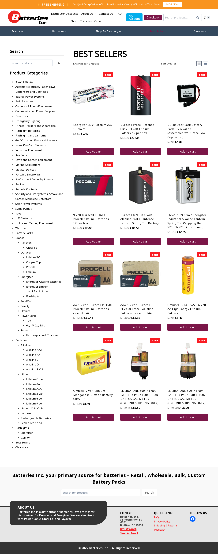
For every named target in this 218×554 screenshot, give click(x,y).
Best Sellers (157, 31)
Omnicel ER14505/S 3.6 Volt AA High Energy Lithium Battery (186, 309)
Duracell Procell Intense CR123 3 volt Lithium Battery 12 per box (137, 129)
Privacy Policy (162, 521)
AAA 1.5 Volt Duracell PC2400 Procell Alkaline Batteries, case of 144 (136, 309)
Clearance (200, 31)
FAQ (119, 13)
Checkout (153, 17)
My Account (134, 17)
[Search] (59, 63)
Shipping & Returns (165, 525)
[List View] (205, 63)
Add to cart (93, 151)
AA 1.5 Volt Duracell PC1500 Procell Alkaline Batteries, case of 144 (93, 309)
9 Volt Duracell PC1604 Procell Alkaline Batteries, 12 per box (91, 219)
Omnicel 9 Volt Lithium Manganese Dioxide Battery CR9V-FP (93, 395)
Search (199, 17)
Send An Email (129, 533)
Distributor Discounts (64, 13)
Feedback (159, 529)
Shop (74, 21)
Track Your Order (91, 21)
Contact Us (106, 13)
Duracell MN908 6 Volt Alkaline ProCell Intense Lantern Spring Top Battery (139, 219)
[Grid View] (199, 63)
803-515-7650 (128, 529)
